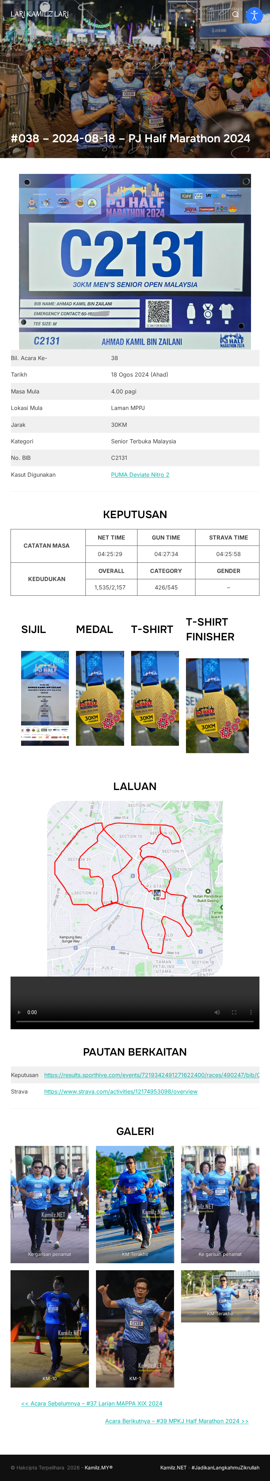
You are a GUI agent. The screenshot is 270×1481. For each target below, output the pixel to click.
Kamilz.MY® (98, 1467)
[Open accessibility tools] (254, 15)
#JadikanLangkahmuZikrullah (225, 1467)
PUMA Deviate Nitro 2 (140, 474)
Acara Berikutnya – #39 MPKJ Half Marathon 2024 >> (177, 1420)
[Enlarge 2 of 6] (164, 1155)
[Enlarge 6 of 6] (250, 1279)
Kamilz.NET (173, 1467)
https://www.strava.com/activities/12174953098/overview (121, 1091)
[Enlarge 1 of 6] (79, 1155)
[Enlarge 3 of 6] (250, 1155)
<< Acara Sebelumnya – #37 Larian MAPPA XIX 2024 (91, 1403)
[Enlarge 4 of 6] (79, 1279)
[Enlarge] (241, 183)
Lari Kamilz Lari (40, 14)
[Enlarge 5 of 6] (164, 1279)
